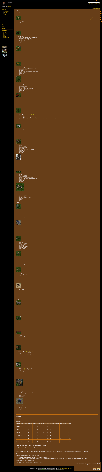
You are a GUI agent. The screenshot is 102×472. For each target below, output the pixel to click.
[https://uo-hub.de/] (4, 49)
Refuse (94, 469)
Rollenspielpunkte (6, 37)
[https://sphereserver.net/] (4, 55)
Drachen (91, 18)
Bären (91, 19)
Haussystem (5, 33)
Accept (98, 469)
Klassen (3, 24)
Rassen (3, 22)
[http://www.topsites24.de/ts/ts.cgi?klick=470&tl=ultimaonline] (4, 52)
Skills (3, 26)
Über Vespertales (6, 11)
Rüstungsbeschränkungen (7, 38)
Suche (99, 2)
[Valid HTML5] (53, 469)
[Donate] (44, 469)
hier (23, 419)
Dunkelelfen (26, 226)
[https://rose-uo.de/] (4, 47)
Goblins (25, 210)
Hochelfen (33, 114)
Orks (30, 210)
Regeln (5, 14)
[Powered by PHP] (49, 469)
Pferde (91, 12)
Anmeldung (6, 12)
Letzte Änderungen (91, 3)
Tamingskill (25, 418)
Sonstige (91, 14)
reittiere (9, 6)
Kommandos (62, 412)
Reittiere (4, 36)
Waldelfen (27, 114)
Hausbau (4, 34)
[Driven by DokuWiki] (62, 469)
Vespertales (4, 9)
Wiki (2, 44)
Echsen (91, 13)
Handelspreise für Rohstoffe (7, 32)
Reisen (4, 35)
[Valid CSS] (58, 469)
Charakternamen (5, 31)
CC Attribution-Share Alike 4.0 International (65, 468)
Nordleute (31, 351)
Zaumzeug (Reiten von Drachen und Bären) (94, 17)
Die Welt (3, 28)
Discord (4, 15)
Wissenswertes (4, 30)
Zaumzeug (26, 352)
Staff (5, 13)
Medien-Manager (97, 3)
